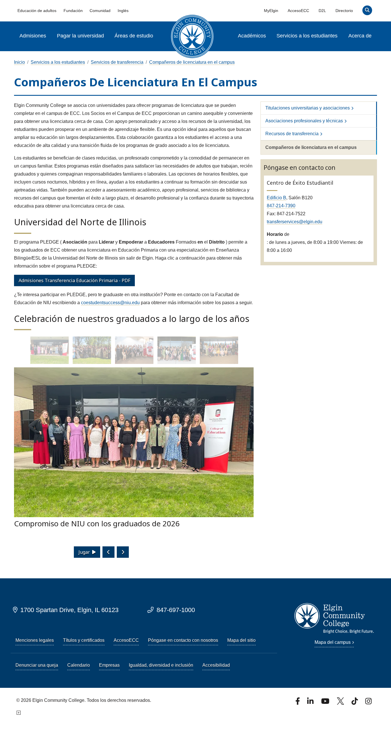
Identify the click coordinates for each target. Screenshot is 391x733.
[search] (367, 11)
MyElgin (271, 10)
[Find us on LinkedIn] (311, 703)
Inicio (19, 62)
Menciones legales (34, 640)
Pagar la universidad (80, 36)
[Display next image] (123, 552)
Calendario (78, 665)
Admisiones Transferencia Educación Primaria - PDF (74, 280)
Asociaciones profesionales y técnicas (304, 120)
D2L (322, 10)
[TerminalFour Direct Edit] (18, 712)
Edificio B (276, 197)
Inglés (123, 10)
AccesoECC (298, 10)
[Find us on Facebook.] (298, 703)
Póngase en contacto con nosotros (183, 640)
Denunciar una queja (36, 665)
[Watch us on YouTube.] (326, 703)
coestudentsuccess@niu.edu (110, 302)
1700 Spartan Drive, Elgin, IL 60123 (69, 610)
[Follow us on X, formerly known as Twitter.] (341, 703)
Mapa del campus (333, 642)
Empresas (109, 665)
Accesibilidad (216, 665)
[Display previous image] (108, 552)
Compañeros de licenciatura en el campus (192, 62)
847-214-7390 (281, 205)
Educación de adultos (36, 10)
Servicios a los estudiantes (307, 36)
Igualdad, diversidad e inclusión (161, 665)
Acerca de (360, 36)
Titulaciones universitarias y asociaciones (307, 107)
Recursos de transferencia (292, 133)
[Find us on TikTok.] (355, 703)
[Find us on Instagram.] (368, 703)
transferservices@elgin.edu (294, 221)
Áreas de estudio (133, 36)
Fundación (73, 10)
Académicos (252, 36)
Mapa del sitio (241, 640)
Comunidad (100, 10)
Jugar (84, 552)
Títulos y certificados (83, 640)
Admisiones (32, 36)
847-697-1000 (176, 610)
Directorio (344, 10)
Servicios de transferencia (117, 62)
